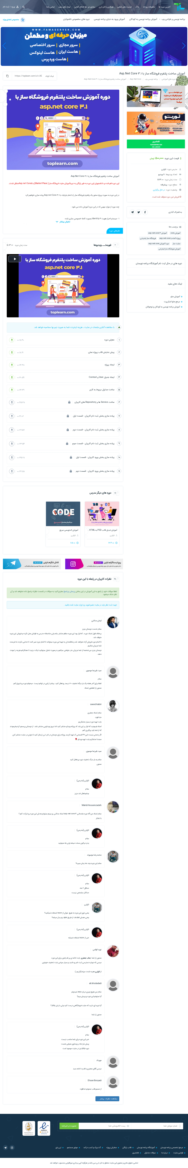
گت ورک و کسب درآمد (92, 1147)
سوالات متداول (150, 1152)
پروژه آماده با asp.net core (170, 238)
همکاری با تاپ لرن (106, 7)
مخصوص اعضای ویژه (11, 19)
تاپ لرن (99, 1162)
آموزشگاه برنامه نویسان (146, 1147)
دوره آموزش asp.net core (158, 243)
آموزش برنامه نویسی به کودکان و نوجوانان (163, 306)
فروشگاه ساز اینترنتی (148, 238)
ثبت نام (6, 6)
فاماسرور (135, 1152)
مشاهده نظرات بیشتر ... (107, 1098)
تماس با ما (50, 7)
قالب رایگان (126, 1147)
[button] (23, 7)
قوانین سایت (178, 1152)
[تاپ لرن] (179, 7)
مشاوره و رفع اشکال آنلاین (84, 7)
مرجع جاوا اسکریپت (172, 301)
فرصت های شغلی (124, 7)
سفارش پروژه (111, 1147)
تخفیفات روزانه (149, 7)
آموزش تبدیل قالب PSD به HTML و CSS (102, 530)
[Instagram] (12, 1147)
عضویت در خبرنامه (69, 1126)
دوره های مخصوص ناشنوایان (76, 19)
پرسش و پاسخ (69, 591)
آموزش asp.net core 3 (157, 233)
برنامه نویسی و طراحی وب (173, 19)
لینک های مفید (64, 7)
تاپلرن (112, 535)
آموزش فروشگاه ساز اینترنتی (169, 248)
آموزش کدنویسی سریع (68, 530)
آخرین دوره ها (164, 7)
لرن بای (58, 1147)
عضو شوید (90, 604)
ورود (13, 6)
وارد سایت (78, 604)
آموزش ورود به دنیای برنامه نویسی (109, 19)
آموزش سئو (175, 296)
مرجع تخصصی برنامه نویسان (172, 1147)
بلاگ (137, 7)
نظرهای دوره (114, 230)
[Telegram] (5, 1147)
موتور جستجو (72, 1147)
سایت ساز (176, 243)
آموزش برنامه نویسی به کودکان (143, 19)
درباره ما (164, 1152)
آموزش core (175, 233)
